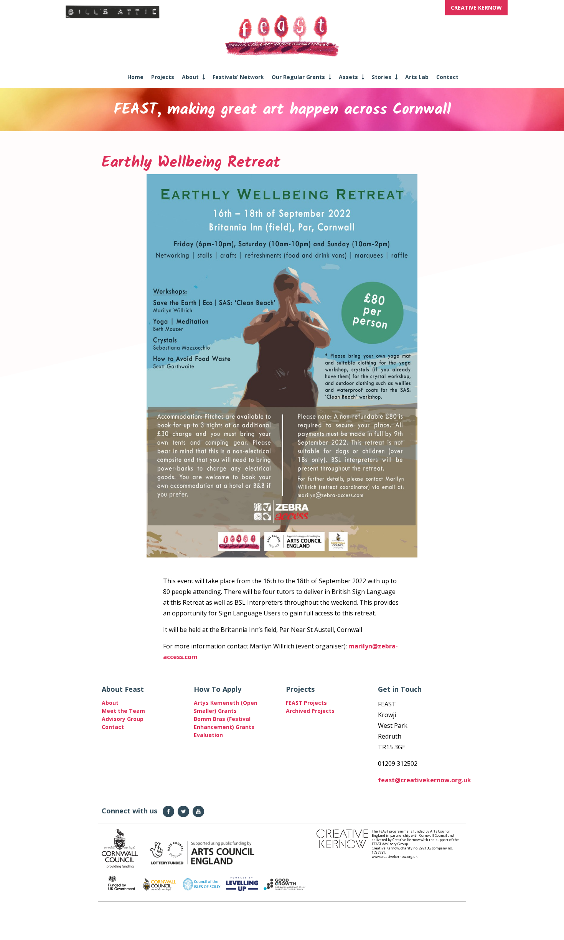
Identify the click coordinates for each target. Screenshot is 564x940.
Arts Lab (417, 77)
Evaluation (208, 735)
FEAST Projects (306, 702)
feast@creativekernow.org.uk (424, 780)
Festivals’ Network (238, 77)
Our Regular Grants (298, 77)
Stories (381, 77)
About (190, 77)
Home (135, 77)
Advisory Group (122, 718)
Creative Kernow (476, 7)
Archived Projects (310, 710)
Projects (162, 77)
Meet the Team (123, 710)
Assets (348, 77)
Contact (447, 77)
